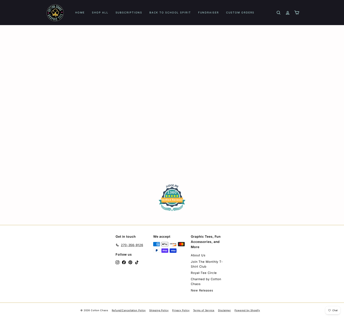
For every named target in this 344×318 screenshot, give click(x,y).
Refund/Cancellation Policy (129, 310)
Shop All (100, 12)
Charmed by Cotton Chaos (206, 281)
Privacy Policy (181, 310)
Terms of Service (203, 310)
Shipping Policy (159, 310)
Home (80, 12)
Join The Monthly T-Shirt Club (207, 264)
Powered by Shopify (247, 310)
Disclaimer (224, 310)
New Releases (202, 290)
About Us (198, 255)
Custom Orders (240, 12)
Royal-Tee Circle (204, 273)
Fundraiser (208, 12)
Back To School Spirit (170, 12)
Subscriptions (129, 12)
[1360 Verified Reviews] (172, 211)
